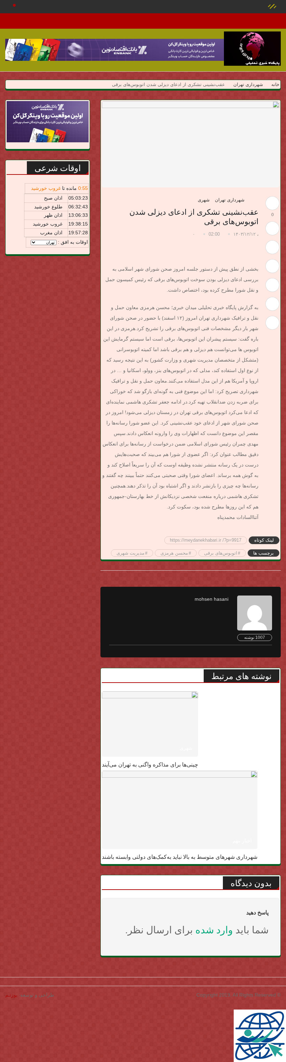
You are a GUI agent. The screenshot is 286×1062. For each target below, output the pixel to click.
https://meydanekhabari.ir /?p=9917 (205, 540)
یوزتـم (11, 995)
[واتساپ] (272, 304)
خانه (274, 84)
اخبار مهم (242, 840)
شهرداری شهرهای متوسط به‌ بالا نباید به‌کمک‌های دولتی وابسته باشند (179, 857)
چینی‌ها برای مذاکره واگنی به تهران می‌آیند (150, 765)
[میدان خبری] (252, 48)
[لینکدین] (272, 322)
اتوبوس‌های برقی (220, 553)
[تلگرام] (272, 285)
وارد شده (214, 930)
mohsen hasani (211, 599)
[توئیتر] (272, 247)
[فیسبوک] (272, 266)
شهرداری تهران (248, 84)
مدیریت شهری (130, 553)
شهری (204, 199)
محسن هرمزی (174, 553)
